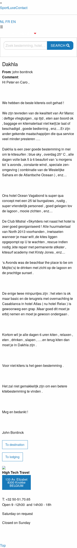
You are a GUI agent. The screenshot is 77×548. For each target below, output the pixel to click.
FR (7, 21)
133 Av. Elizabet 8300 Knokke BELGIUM (16, 482)
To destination (14, 444)
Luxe (12, 7)
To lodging (12, 456)
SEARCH (58, 45)
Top (3, 545)
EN (13, 21)
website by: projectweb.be (19, 540)
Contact (21, 7)
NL (2, 21)
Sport (4, 7)
